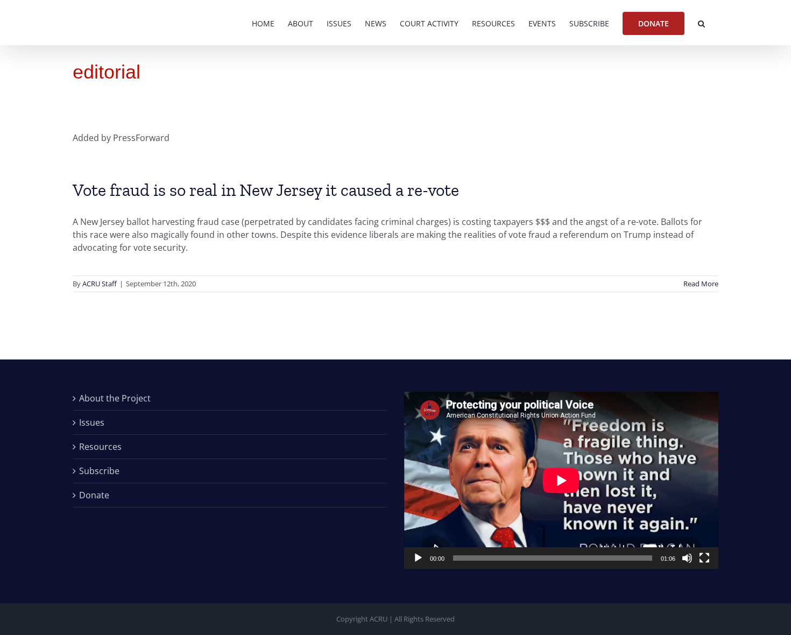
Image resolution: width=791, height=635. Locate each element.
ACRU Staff (99, 283)
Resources (100, 447)
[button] (701, 22)
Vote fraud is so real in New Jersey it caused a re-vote (266, 190)
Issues (91, 422)
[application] (561, 480)
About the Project (115, 398)
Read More (700, 283)
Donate (94, 495)
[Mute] (687, 558)
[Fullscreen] (704, 558)
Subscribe (99, 471)
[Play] (418, 558)
